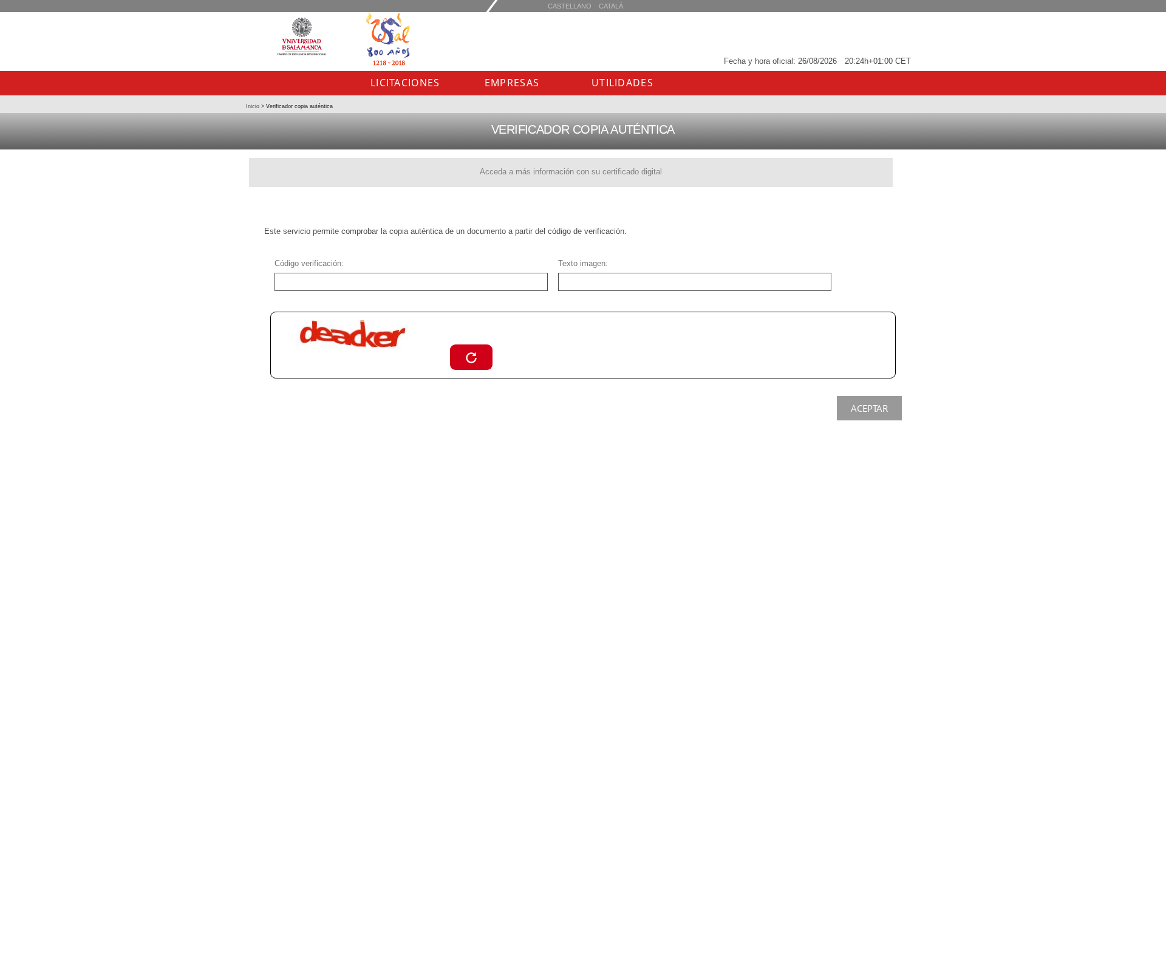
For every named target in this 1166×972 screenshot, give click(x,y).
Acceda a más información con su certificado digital (571, 171)
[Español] (611, 5)
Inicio (253, 106)
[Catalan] (570, 5)
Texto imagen (581, 263)
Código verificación (307, 263)
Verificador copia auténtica (298, 106)
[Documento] (471, 356)
